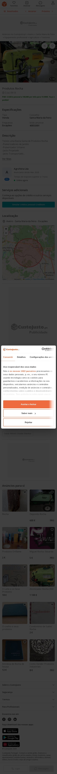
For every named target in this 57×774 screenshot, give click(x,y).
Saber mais (26, 413)
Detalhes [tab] (21, 357)
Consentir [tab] (8, 357)
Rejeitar (28, 422)
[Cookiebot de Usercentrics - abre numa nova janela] (42, 349)
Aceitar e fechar (28, 404)
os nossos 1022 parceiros (23, 371)
